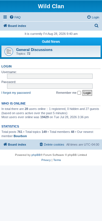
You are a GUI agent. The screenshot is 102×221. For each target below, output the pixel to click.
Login (6, 66)
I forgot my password (16, 92)
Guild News (51, 42)
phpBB (36, 154)
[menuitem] (15, 17)
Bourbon (20, 136)
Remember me (66, 92)
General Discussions (34, 50)
